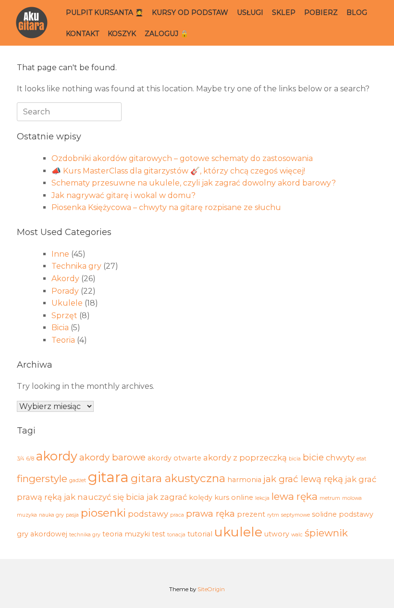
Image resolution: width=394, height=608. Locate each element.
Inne (60, 254)
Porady (65, 291)
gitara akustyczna (178, 478)
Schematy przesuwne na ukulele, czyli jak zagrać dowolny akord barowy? (193, 182)
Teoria (63, 340)
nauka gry (51, 515)
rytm (273, 515)
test (158, 534)
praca (177, 515)
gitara (108, 477)
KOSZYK (122, 33)
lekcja (262, 498)
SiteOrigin (211, 589)
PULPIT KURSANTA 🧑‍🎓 (104, 12)
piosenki (103, 513)
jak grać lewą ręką (303, 478)
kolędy (200, 497)
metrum (330, 498)
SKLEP (284, 12)
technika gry (84, 535)
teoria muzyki (126, 534)
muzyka (27, 515)
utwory (276, 534)
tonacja (176, 535)
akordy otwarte (174, 458)
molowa (352, 498)
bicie (313, 457)
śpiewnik (326, 533)
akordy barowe (112, 457)
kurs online (233, 497)
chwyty (340, 457)
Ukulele (67, 303)
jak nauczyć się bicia (104, 497)
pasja (72, 515)
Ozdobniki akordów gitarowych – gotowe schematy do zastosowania (182, 158)
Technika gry (76, 266)
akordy (56, 455)
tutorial (199, 534)
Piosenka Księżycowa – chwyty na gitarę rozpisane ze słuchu (166, 207)
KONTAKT (82, 33)
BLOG (356, 12)
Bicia (60, 327)
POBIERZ (321, 12)
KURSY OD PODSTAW (190, 12)
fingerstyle (42, 478)
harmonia (244, 479)
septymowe (295, 515)
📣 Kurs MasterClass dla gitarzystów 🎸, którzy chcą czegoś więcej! (178, 170)
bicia (295, 459)
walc (297, 535)
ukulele (238, 532)
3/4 (21, 459)
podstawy (148, 514)
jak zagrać (167, 497)
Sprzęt (64, 315)
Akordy (65, 278)
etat (361, 459)
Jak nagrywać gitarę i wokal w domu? (123, 195)
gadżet (77, 480)
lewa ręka (294, 496)
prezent (251, 514)
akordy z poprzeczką (245, 457)
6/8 (30, 459)
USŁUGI (250, 12)
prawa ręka (210, 513)
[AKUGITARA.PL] (32, 23)
